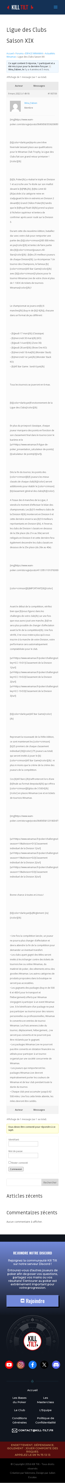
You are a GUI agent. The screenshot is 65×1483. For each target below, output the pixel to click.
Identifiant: (13, 1139)
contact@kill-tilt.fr (35, 1430)
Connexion (16, 1169)
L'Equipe (45, 1410)
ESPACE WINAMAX (34, 53)
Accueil (10, 53)
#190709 (52, 93)
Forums (19, 53)
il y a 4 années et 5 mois (37, 69)
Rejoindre (35, 1301)
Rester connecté (19, 1162)
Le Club (19, 1410)
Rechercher (50, 1182)
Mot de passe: (15, 1151)
